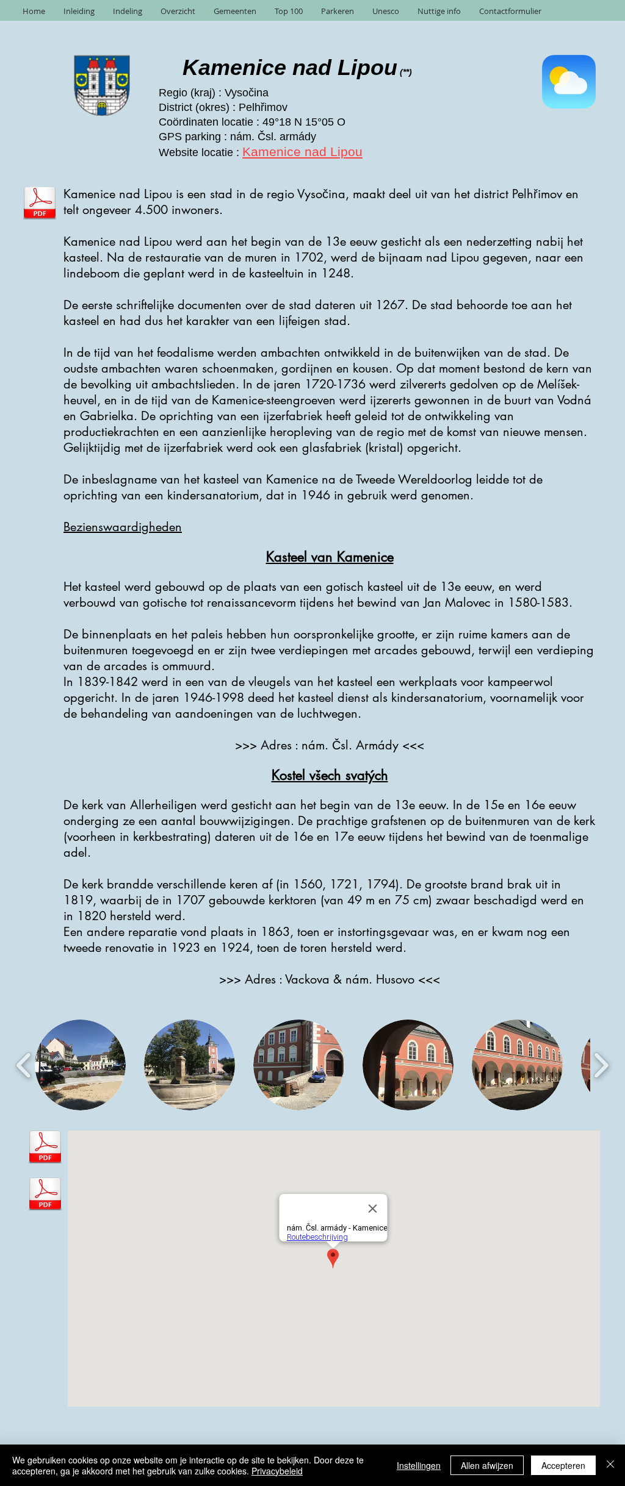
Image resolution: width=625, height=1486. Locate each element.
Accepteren (563, 1465)
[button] (80, 1065)
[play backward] (24, 1065)
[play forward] (601, 1065)
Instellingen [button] (419, 1465)
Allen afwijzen (487, 1465)
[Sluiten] (610, 1465)
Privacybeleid (277, 1471)
